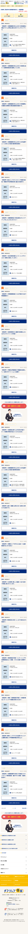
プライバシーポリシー (5, 876)
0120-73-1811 (20, 3)
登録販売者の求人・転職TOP (5, 5)
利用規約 (16, 880)
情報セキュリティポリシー (20, 876)
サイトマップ (17, 884)
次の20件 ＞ (24, 808)
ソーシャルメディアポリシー (6, 880)
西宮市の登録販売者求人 (19, 5)
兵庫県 (13, 5)
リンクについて (4, 884)
